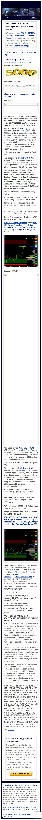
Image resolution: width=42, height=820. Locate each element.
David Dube (27, 62)
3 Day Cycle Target (28, 227)
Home (7, 17)
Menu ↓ (34, 17)
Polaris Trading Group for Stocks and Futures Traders (22, 5)
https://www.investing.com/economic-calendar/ (19, 95)
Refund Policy (7, 809)
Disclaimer (22, 807)
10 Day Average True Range (21, 229)
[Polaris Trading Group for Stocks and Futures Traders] (21, 12)
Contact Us (34, 809)
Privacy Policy (17, 809)
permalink (11, 730)
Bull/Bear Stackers (11, 575)
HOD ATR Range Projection (15, 222)
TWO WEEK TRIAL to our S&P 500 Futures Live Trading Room (20, 35)
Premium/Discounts (23, 576)
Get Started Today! (21, 45)
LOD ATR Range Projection (20, 223)
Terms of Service (13, 807)
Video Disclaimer (31, 807)
